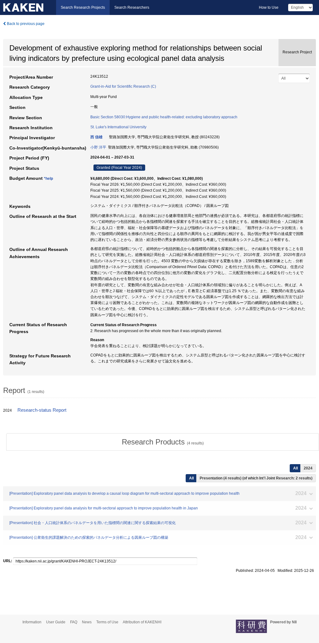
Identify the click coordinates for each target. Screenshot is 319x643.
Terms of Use (107, 622)
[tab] (162, 442)
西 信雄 (96, 137)
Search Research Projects (83, 7)
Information (31, 622)
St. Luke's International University (118, 127)
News (87, 622)
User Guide (55, 622)
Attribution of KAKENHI (142, 622)
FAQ (73, 622)
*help (48, 178)
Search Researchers (131, 7)
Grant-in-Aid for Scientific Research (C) (123, 86)
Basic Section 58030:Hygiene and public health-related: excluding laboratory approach (163, 117)
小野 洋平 (98, 147)
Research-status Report (41, 410)
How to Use (269, 7)
